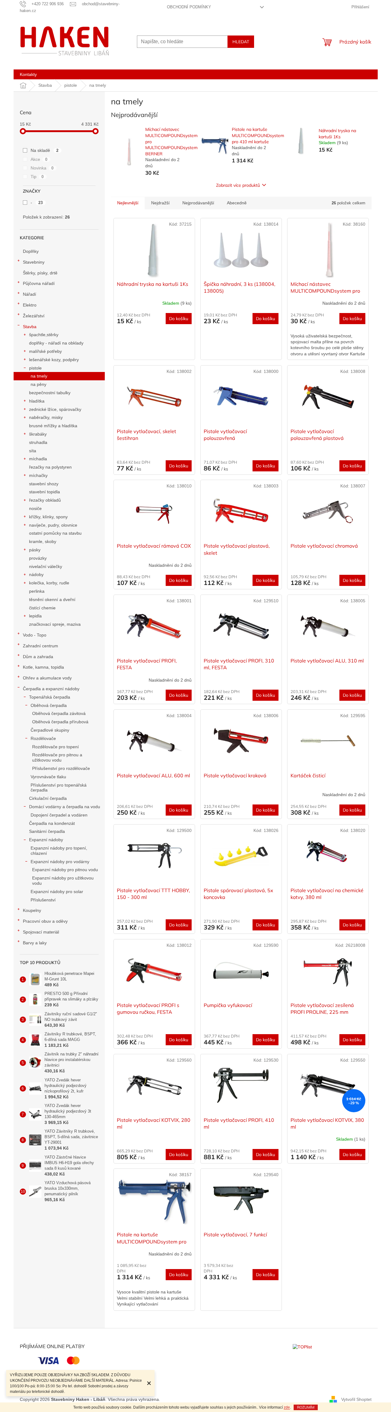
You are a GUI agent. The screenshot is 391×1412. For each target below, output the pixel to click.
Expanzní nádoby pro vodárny (60, 861)
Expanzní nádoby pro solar (57, 891)
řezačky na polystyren (50, 467)
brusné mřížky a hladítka (53, 425)
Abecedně (237, 202)
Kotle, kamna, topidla (43, 667)
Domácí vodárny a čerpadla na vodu (64, 806)
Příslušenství (43, 899)
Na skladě (45, 150)
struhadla (38, 442)
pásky (34, 549)
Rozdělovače (43, 738)
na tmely (39, 376)
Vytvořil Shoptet (356, 1399)
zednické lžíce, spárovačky (55, 409)
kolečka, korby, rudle (49, 582)
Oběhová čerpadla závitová (59, 713)
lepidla (35, 615)
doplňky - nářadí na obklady (56, 342)
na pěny (38, 384)
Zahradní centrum (40, 645)
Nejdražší (160, 202)
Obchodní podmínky (189, 7)
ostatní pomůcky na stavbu (55, 533)
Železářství (34, 315)
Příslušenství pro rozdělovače (61, 768)
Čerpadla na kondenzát (52, 823)
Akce (39, 159)
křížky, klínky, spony (48, 516)
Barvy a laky (35, 942)
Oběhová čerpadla (49, 705)
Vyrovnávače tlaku (48, 776)
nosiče (35, 508)
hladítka (37, 401)
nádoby (36, 574)
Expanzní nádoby (46, 839)
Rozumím (305, 1407)
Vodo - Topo (34, 635)
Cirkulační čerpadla (48, 798)
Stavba (29, 326)
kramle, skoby (42, 541)
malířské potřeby (45, 351)
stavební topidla (44, 491)
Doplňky (31, 251)
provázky (38, 558)
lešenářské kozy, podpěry (54, 359)
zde (287, 1407)
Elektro (29, 305)
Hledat (240, 41)
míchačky (38, 475)
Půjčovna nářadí (39, 283)
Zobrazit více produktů (238, 185)
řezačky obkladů (45, 500)
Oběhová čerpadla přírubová (60, 721)
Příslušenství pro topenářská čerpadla (59, 788)
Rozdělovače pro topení (55, 746)
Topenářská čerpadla (49, 697)
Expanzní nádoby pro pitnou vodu (65, 869)
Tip (37, 176)
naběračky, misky (46, 417)
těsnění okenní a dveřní (52, 599)
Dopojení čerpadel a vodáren (59, 815)
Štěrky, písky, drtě (40, 272)
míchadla (38, 458)
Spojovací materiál (41, 931)
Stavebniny (34, 262)
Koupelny (32, 910)
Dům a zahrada (38, 656)
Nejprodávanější (198, 202)
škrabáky (38, 434)
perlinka (37, 591)
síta (32, 450)
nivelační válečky (45, 566)
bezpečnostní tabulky (49, 392)
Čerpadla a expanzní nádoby (51, 688)
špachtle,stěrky (43, 334)
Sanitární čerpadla (47, 831)
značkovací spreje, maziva (55, 624)
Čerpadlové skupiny (50, 730)
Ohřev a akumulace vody (47, 677)
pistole (35, 368)
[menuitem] (28, 74)
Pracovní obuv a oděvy (45, 921)
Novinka (42, 167)
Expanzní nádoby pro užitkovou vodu (63, 880)
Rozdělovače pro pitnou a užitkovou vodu (57, 757)
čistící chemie (42, 607)
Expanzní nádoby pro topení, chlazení (59, 851)
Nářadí (29, 294)
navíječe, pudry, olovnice (53, 525)
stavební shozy (43, 483)
